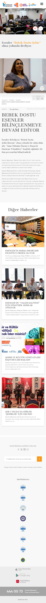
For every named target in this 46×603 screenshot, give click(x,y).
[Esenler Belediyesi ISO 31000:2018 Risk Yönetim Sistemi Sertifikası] (23, 529)
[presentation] (4, 76)
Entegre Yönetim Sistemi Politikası (13, 467)
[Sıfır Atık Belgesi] (23, 560)
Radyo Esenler (32, 5)
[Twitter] (21, 449)
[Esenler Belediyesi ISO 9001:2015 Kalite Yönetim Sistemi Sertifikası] (23, 487)
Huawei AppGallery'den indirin (23, 581)
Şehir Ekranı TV (23, 5)
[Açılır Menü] (41, 4)
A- (34, 99)
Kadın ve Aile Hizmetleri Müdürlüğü (24, 171)
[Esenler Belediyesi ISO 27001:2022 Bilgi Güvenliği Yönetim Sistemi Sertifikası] (23, 508)
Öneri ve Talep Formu (16, 5)
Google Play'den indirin (23, 575)
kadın (40, 184)
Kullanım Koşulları (28, 467)
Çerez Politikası (38, 467)
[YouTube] (28, 449)
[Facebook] (18, 449)
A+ (38, 99)
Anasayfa (5, 100)
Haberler (11, 100)
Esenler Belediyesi (7, 4)
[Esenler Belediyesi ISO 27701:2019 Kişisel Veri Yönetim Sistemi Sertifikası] (23, 518)
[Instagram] (24, 449)
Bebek (16, 160)
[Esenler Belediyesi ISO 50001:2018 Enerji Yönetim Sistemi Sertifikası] (23, 549)
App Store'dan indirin (23, 569)
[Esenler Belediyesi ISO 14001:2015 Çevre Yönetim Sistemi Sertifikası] (23, 498)
